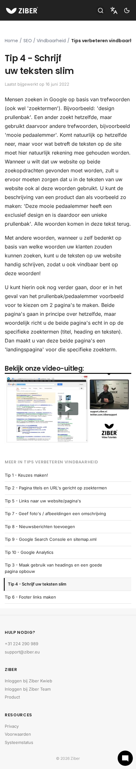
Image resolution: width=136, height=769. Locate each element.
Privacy (12, 726)
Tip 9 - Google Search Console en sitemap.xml (50, 539)
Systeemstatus (19, 742)
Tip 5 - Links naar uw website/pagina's (43, 500)
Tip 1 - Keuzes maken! (26, 475)
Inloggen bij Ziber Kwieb (28, 680)
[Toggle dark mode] (126, 10)
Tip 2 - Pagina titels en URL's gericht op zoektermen (56, 487)
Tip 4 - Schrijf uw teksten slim (37, 584)
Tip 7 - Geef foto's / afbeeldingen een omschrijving (55, 513)
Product (12, 696)
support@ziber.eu (22, 651)
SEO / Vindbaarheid (44, 40)
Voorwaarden (18, 734)
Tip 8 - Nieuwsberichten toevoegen (40, 526)
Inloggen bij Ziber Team (28, 689)
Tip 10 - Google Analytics (29, 552)
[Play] (68, 408)
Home (11, 40)
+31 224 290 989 (21, 643)
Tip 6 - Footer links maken (30, 597)
